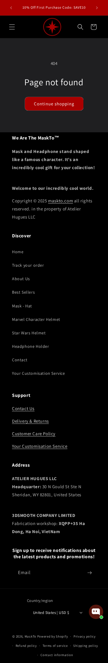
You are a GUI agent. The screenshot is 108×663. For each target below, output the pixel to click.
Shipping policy (85, 646)
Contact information (56, 655)
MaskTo (30, 636)
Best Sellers (23, 292)
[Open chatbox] (96, 612)
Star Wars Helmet (29, 333)
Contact (19, 359)
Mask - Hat (22, 306)
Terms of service (55, 646)
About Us (21, 278)
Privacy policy (85, 636)
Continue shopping (54, 104)
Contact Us (23, 408)
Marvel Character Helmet (36, 319)
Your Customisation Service (38, 373)
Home (17, 251)
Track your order (28, 265)
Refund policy (26, 646)
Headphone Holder (30, 346)
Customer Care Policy (34, 433)
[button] (12, 27)
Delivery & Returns (30, 421)
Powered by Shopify (52, 636)
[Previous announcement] (11, 7)
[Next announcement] (97, 7)
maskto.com (60, 201)
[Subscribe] (89, 572)
